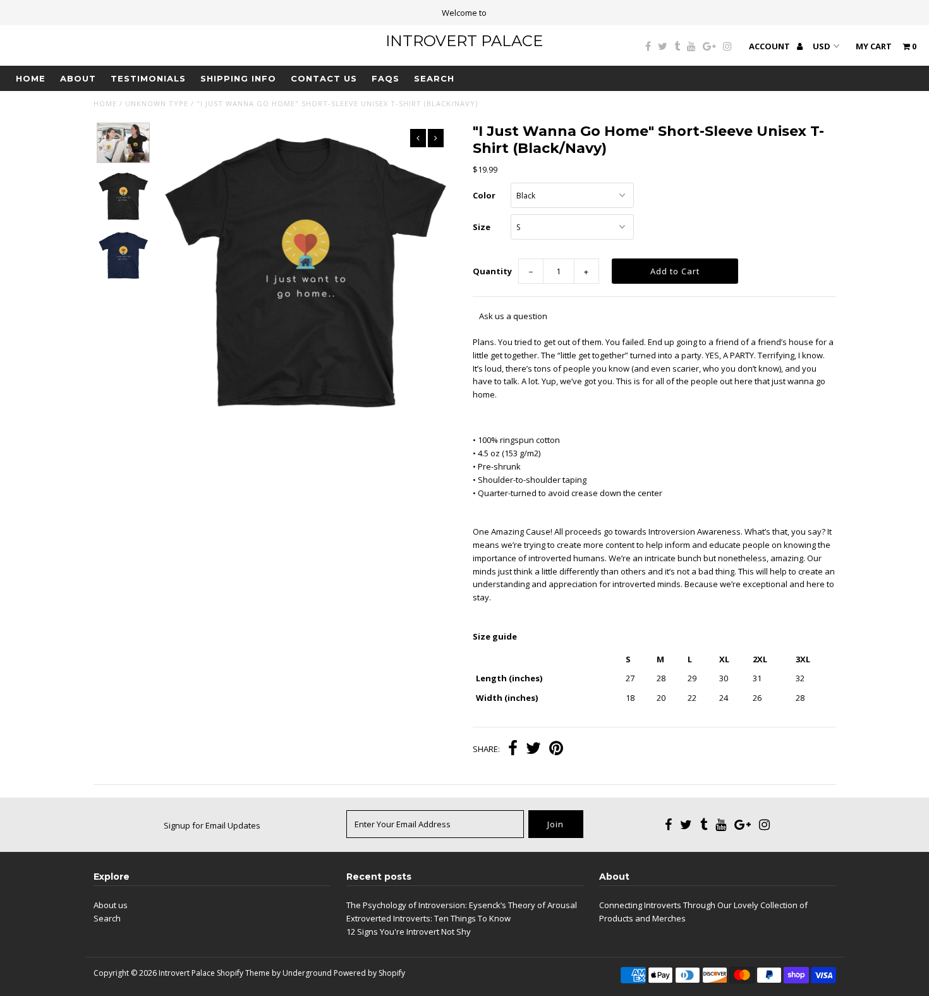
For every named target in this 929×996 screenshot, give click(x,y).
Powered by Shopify (369, 973)
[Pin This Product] (556, 749)
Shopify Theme (243, 973)
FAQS (385, 78)
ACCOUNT (770, 46)
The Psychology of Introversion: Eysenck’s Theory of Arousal (461, 905)
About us (111, 905)
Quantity (492, 271)
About (78, 78)
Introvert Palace (464, 41)
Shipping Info (238, 78)
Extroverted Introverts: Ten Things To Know (428, 918)
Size (481, 227)
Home (31, 78)
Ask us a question (513, 316)
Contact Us (324, 78)
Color (484, 195)
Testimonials (148, 78)
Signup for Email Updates (212, 825)
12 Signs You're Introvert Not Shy (408, 931)
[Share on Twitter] (533, 749)
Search (434, 78)
